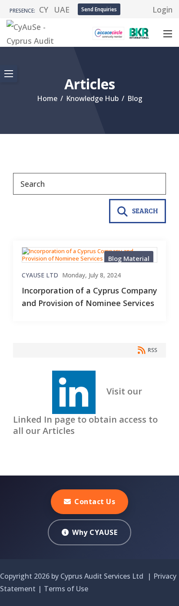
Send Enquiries (99, 9)
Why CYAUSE (94, 532)
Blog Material (128, 258)
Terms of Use (66, 588)
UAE (62, 9)
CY (43, 9)
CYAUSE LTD (40, 275)
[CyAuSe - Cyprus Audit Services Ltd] (40, 31)
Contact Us (94, 501)
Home (47, 98)
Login (162, 9)
